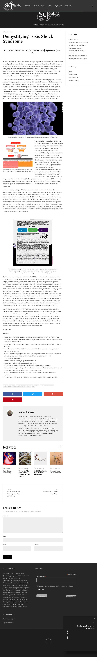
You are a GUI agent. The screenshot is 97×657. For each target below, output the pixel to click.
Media (50, 6)
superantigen (7, 386)
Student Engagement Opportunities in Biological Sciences (77, 50)
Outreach (68, 6)
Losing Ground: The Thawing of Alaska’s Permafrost (13, 492)
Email (5, 544)
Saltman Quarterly (8, 32)
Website (36, 544)
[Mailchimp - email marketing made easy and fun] (71, 597)
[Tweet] (32, 394)
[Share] (12, 394)
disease (6, 384)
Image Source (53, 137)
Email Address (41, 576)
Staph (36, 384)
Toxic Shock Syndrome (19, 386)
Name (5, 536)
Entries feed (73, 74)
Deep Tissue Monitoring (7, 472)
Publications (39, 6)
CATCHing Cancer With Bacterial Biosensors (40, 472)
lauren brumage (29, 384)
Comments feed (74, 77)
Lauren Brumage (26, 412)
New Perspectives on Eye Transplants (85, 627)
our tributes (15, 592)
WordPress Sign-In (9, 619)
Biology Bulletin (74, 39)
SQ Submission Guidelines (77, 45)
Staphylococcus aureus (47, 384)
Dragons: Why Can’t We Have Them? (50, 491)
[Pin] (12, 399)
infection (19, 384)
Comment (6, 516)
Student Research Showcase (78, 56)
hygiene (12, 384)
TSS (33, 386)
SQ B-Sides (58, 6)
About (27, 6)
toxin (28, 386)
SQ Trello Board (8, 623)
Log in (70, 71)
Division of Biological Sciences (78, 42)
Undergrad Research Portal (78, 59)
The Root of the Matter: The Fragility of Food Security (24, 473)
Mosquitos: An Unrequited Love (55, 472)
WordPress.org (74, 80)
